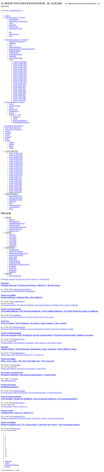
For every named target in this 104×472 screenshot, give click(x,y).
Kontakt (7, 467)
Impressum (8, 461)
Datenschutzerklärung (12, 465)
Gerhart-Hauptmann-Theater (22, 289)
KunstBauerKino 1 (19, 301)
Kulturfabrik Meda (19, 327)
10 (5, 450)
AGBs (7, 463)
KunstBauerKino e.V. (16, 10)
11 (5, 452)
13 (5, 456)
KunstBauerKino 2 (19, 353)
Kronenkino (17, 315)
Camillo (15, 379)
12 (5, 454)
